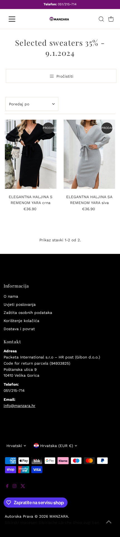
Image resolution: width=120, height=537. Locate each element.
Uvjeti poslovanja (20, 304)
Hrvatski (14, 445)
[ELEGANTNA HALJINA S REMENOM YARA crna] (30, 154)
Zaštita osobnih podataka (28, 312)
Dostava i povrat (19, 329)
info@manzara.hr (19, 405)
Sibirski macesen (21, 522)
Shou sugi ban (86, 522)
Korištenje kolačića (21, 320)
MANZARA (58, 516)
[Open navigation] (18, 19)
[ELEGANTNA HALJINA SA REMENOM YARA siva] (89, 154)
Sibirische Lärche (55, 522)
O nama (11, 296)
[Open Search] (101, 19)
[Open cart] (111, 19)
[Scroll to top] (108, 525)
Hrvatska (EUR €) (56, 445)
